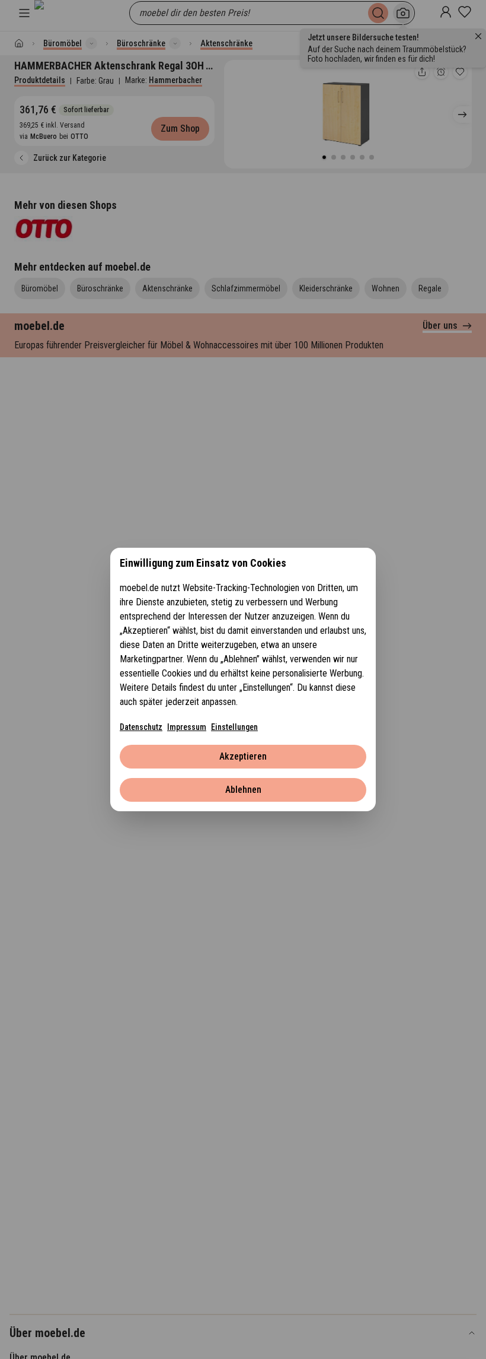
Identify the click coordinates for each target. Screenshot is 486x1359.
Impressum (186, 727)
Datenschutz (141, 727)
